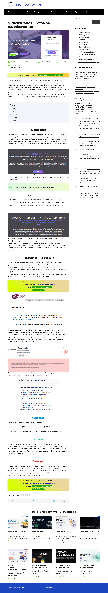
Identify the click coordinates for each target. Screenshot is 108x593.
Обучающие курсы (86, 50)
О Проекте (16, 109)
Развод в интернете (86, 54)
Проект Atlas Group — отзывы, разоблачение (65, 566)
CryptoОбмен (84, 32)
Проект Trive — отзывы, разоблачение (17, 533)
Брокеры (69, 12)
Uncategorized (84, 35)
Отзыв (15, 117)
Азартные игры (84, 37)
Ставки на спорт (57, 12)
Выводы (16, 120)
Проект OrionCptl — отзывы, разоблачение (41, 566)
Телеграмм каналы (41, 12)
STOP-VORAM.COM (29, 4)
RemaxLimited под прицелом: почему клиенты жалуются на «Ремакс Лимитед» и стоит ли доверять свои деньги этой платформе (85, 85)
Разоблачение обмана (21, 112)
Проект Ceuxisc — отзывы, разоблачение (41, 533)
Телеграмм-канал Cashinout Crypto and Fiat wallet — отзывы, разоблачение (89, 121)
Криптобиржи (84, 47)
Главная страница (13, 17)
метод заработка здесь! (54, 75)
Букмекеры (79, 12)
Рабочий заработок (24, 12)
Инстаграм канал (85, 45)
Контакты (90, 12)
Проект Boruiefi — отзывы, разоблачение (65, 533)
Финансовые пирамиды (88, 62)
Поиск (77, 18)
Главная (11, 12)
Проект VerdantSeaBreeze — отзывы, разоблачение (17, 567)
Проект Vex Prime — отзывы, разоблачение (89, 566)
